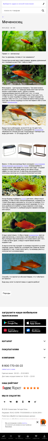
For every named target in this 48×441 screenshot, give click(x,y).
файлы (24, 423)
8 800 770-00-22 (12, 365)
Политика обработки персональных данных (18, 416)
